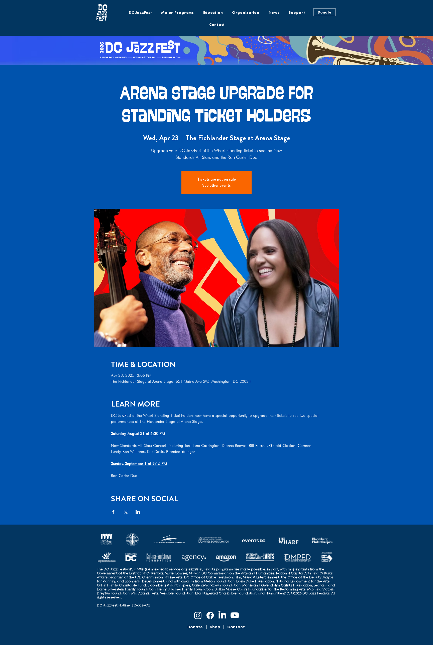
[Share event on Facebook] (113, 512)
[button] (177, 13)
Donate (195, 627)
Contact (236, 627)
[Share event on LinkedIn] (138, 512)
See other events (216, 185)
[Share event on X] (125, 512)
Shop (215, 627)
